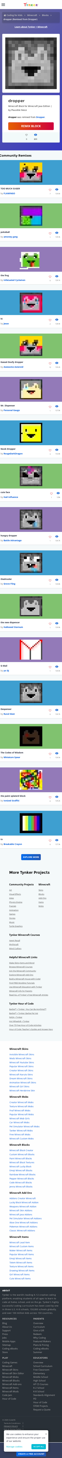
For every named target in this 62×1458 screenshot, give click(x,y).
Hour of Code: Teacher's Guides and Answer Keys (31, 1029)
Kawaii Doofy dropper (12, 362)
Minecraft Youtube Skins (21, 1062)
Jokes (11, 898)
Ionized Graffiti (11, 800)
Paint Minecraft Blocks (20, 1158)
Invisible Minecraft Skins (21, 1054)
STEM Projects (40, 1405)
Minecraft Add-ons (12, 1384)
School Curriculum (42, 1366)
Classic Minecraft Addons (22, 1230)
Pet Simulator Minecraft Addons (25, 1218)
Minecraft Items (10, 1387)
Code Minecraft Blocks (20, 1182)
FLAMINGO (9, 193)
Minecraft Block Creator (21, 1150)
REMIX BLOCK (31, 126)
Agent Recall (14, 940)
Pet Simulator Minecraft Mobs (24, 1126)
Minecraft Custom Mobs (21, 1138)
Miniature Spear (12, 757)
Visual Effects (15, 894)
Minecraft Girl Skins (19, 1086)
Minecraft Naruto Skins (21, 1074)
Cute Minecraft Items (20, 1278)
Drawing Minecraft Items (21, 1270)
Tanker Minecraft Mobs (21, 1130)
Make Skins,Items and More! (21, 962)
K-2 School (38, 1387)
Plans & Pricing (41, 1344)
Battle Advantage (13, 540)
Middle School (40, 1376)
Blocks (45, 15)
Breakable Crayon (13, 844)
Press (5, 1334)
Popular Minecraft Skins (21, 1066)
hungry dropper (9, 535)
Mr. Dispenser (8, 405)
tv (2, 839)
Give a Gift (38, 1330)
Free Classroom (41, 1369)
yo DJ (6, 670)
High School (39, 1380)
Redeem (37, 1334)
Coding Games (9, 1362)
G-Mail (4, 665)
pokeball (5, 232)
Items (41, 902)
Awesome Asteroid (13, 366)
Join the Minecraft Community (22, 970)
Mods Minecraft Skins (20, 1058)
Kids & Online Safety (12, 1429)
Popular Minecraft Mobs (21, 1114)
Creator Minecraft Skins (21, 1070)
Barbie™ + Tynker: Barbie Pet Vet (23, 1013)
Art (10, 890)
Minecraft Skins (10, 1369)
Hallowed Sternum (13, 627)
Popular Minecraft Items (21, 1254)
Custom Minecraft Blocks (21, 1154)
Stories (12, 918)
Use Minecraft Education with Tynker (25, 986)
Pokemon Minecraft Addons (23, 1226)
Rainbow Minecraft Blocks (22, 1174)
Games (12, 914)
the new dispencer (10, 622)
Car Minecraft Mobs (19, 1122)
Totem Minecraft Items (20, 1262)
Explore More (31, 857)
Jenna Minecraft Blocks (21, 1186)
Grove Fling (9, 583)
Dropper (40, 117)
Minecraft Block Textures (21, 1162)
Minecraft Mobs (10, 1376)
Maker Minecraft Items (20, 1250)
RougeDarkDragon (13, 453)
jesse (6, 323)
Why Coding (39, 1337)
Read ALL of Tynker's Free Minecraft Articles (28, 994)
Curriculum (39, 1326)
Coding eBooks (10, 1348)
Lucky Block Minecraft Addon (24, 1202)
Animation (14, 910)
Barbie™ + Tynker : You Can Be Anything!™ (27, 1009)
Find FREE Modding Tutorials (22, 983)
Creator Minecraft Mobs (21, 1102)
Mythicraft (14, 944)
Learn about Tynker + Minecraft (31, 26)
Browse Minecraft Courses (21, 966)
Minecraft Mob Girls (19, 1118)
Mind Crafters (15, 948)
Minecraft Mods (10, 1391)
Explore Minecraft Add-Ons (21, 974)
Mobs (41, 906)
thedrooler (6, 579)
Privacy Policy (11, 1426)
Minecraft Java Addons (20, 1214)
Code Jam (7, 1395)
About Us (7, 1326)
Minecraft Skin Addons (20, 1210)
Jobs (4, 1337)
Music (11, 922)
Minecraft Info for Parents (20, 991)
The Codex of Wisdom (12, 752)
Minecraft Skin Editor (13, 1373)
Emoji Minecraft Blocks (20, 1170)
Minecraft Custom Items (21, 1246)
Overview (38, 1323)
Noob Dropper (8, 448)
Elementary (39, 1373)
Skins (41, 890)
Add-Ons (42, 898)
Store (5, 1352)
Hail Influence (11, 497)
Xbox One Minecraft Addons (23, 1222)
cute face (5, 492)
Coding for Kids (14, 15)
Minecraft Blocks (11, 1380)
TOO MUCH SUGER (10, 188)
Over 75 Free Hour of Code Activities (25, 1025)
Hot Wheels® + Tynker (19, 1021)
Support (6, 1330)
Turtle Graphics (16, 926)
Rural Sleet (9, 713)
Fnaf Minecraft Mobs (19, 1110)
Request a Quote (41, 1409)
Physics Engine (15, 902)
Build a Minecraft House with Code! (24, 978)
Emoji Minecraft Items (20, 1258)
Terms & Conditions (12, 1423)
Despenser (6, 709)
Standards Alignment (44, 1395)
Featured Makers (42, 1341)
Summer (37, 1352)
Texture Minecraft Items (21, 1266)
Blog (4, 1323)
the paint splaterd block (13, 795)
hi (2, 318)
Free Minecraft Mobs (19, 1134)
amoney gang (11, 236)
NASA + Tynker (15, 1017)
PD (34, 1398)
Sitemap (6, 1344)
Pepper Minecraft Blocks (21, 1178)
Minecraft (32, 15)
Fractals (12, 906)
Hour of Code (9, 1398)
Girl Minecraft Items (19, 1274)
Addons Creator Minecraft (22, 1198)
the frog (5, 275)
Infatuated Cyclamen (14, 280)
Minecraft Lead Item (19, 1242)
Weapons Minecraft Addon (22, 1206)
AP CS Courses (40, 1384)
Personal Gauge (12, 410)
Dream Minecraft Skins (21, 1078)
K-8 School (38, 1391)
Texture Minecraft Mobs (21, 1106)
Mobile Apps (8, 1341)
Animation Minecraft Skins (22, 1082)
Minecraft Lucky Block (20, 1166)
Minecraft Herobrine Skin (22, 1090)
